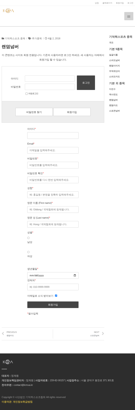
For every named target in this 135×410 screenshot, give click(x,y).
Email (30, 143)
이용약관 (7, 401)
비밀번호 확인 (35, 173)
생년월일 (32, 268)
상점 (97, 3)
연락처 (31, 280)
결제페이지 (107, 3)
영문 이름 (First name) (40, 202)
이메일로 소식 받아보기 (40, 295)
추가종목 (37, 38)
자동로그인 (33, 93)
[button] (128, 16)
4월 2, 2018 (54, 38)
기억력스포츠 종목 (15, 38)
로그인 (130, 3)
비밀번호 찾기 (34, 112)
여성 (29, 256)
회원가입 (120, 3)
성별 (30, 232)
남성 (29, 242)
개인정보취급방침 (23, 401)
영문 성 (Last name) (38, 217)
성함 (30, 188)
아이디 (14, 78)
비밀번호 (16, 86)
